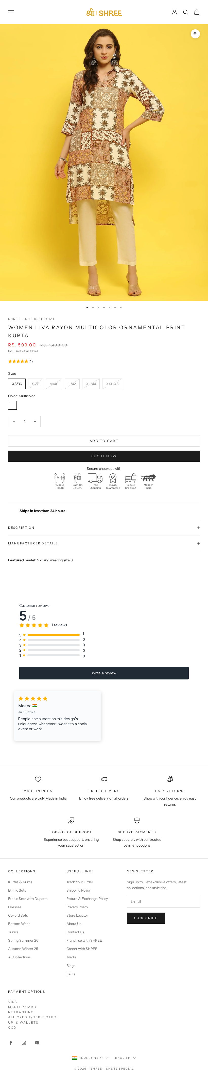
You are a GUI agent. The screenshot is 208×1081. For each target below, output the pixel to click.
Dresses (15, 907)
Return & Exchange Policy (87, 898)
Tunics (13, 932)
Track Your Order (79, 882)
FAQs (70, 974)
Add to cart (104, 441)
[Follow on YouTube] (37, 1042)
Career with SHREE (81, 948)
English (123, 1058)
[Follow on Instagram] (23, 1042)
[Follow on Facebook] (10, 1042)
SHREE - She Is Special (32, 319)
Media (71, 957)
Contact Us (75, 932)
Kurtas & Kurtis (20, 882)
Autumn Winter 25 (23, 948)
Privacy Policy (77, 907)
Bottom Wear (19, 923)
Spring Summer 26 (23, 940)
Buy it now (104, 456)
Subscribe (146, 918)
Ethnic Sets (17, 890)
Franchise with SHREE (84, 940)
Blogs (70, 965)
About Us (73, 923)
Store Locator (77, 915)
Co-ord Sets (18, 915)
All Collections (19, 957)
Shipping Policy (78, 890)
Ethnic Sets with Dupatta (27, 898)
